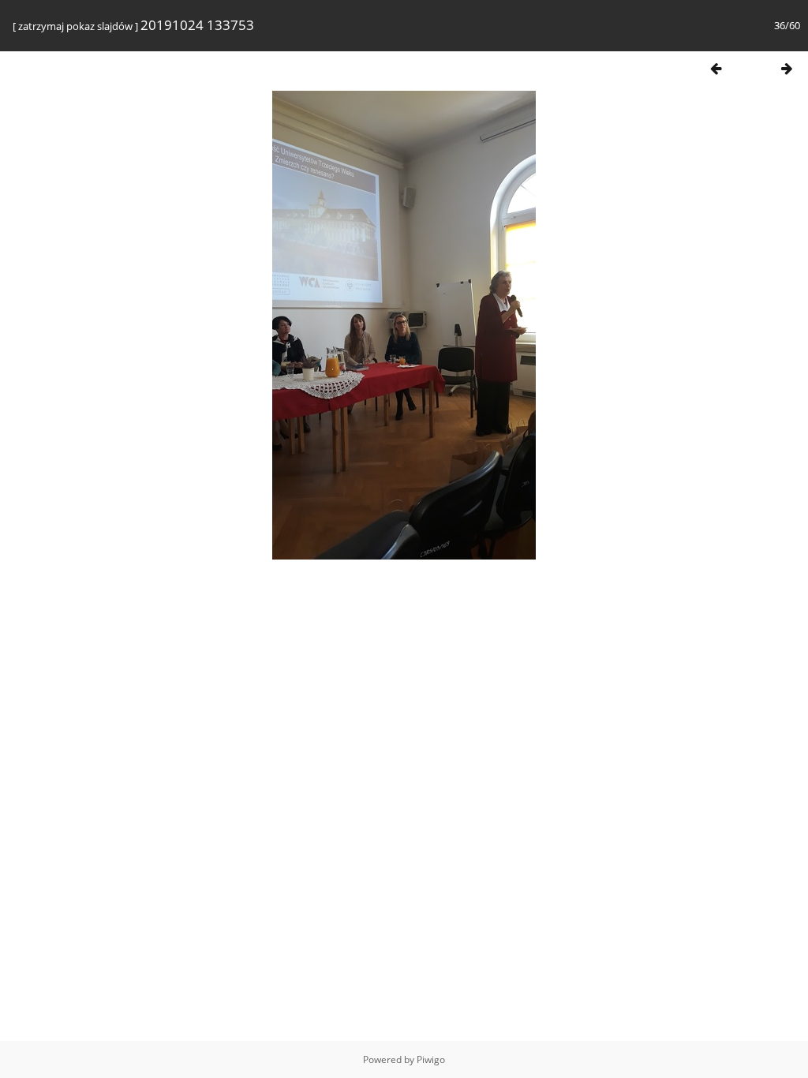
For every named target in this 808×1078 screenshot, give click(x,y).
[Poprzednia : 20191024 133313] (715, 68)
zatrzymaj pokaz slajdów (75, 26)
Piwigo (431, 1059)
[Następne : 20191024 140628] (786, 68)
